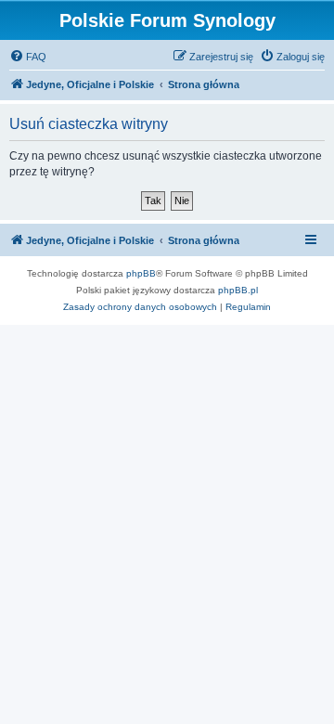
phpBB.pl (238, 290)
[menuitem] (27, 56)
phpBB (141, 273)
